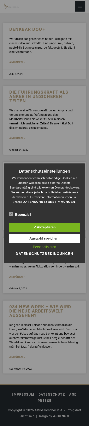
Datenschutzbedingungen (44, 253)
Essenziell (23, 214)
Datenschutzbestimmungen (49, 201)
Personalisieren (44, 246)
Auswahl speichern (44, 238)
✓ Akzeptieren (45, 227)
